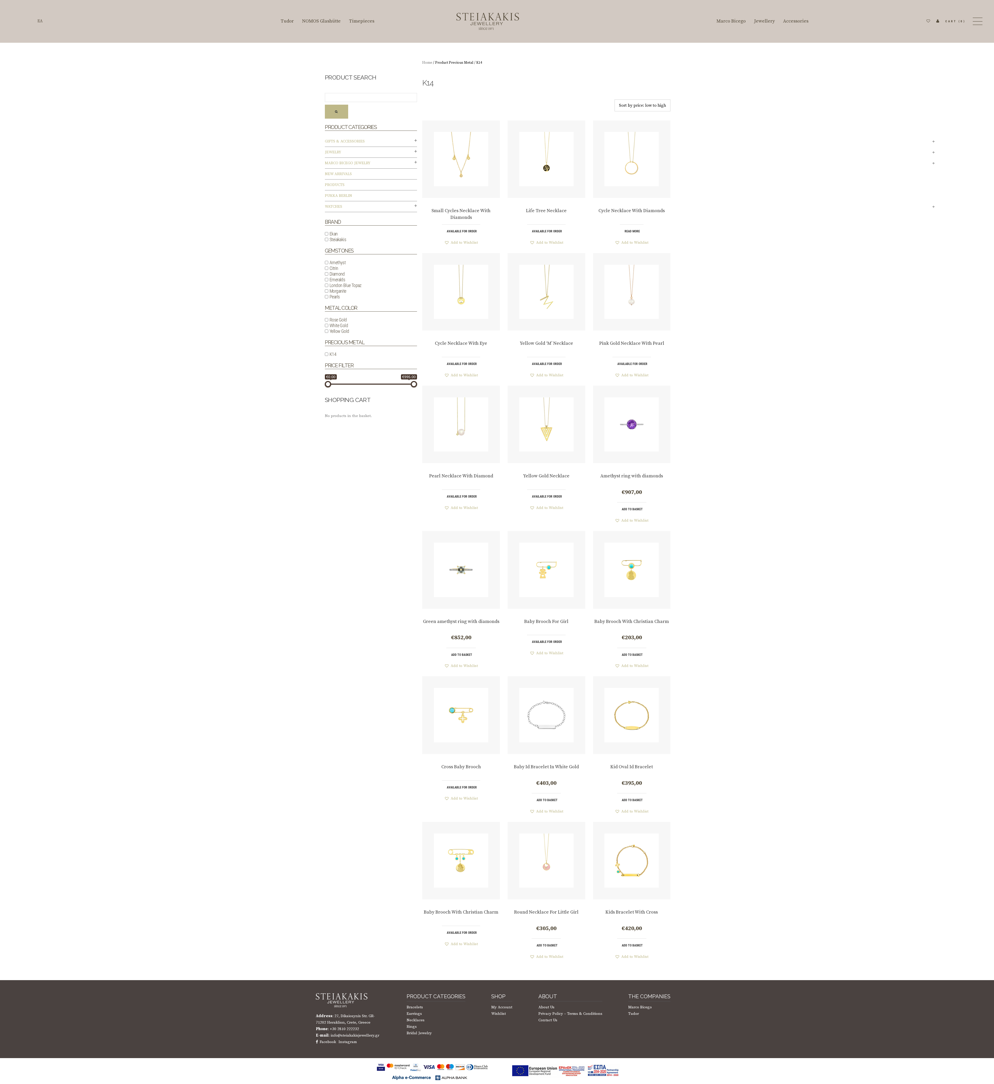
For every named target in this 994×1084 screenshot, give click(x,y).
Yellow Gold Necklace (546, 476)
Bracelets (415, 1007)
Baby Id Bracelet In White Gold (546, 767)
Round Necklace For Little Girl (546, 912)
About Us (546, 1007)
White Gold (339, 325)
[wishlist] (928, 21)
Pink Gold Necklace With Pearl (631, 343)
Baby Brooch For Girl (546, 621)
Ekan (334, 233)
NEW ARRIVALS (338, 173)
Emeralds (337, 279)
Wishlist (498, 1013)
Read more (632, 231)
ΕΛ (40, 21)
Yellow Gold (339, 331)
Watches (333, 206)
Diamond (337, 274)
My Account (501, 1007)
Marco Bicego (640, 1007)
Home (427, 62)
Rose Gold (338, 319)
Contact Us (547, 1020)
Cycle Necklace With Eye (461, 343)
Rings (412, 1026)
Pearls (335, 296)
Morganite (338, 291)
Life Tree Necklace (546, 211)
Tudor (633, 1013)
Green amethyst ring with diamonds (461, 621)
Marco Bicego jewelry (347, 163)
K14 (333, 354)
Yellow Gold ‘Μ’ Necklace (546, 343)
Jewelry (333, 152)
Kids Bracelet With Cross (631, 912)
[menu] (977, 21)
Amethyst (338, 262)
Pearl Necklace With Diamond (461, 476)
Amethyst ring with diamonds (631, 476)
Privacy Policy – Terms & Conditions (570, 1013)
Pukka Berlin (338, 195)
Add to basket (632, 509)
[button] (461, 242)
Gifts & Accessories (345, 141)
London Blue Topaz (346, 285)
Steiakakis (338, 239)
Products (335, 184)
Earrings (414, 1013)
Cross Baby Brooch (461, 767)
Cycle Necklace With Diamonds (631, 211)
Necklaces (416, 1020)
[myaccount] (937, 21)
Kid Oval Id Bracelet (631, 767)
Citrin (334, 268)
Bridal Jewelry (419, 1033)
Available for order (462, 231)
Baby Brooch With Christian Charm (631, 621)
